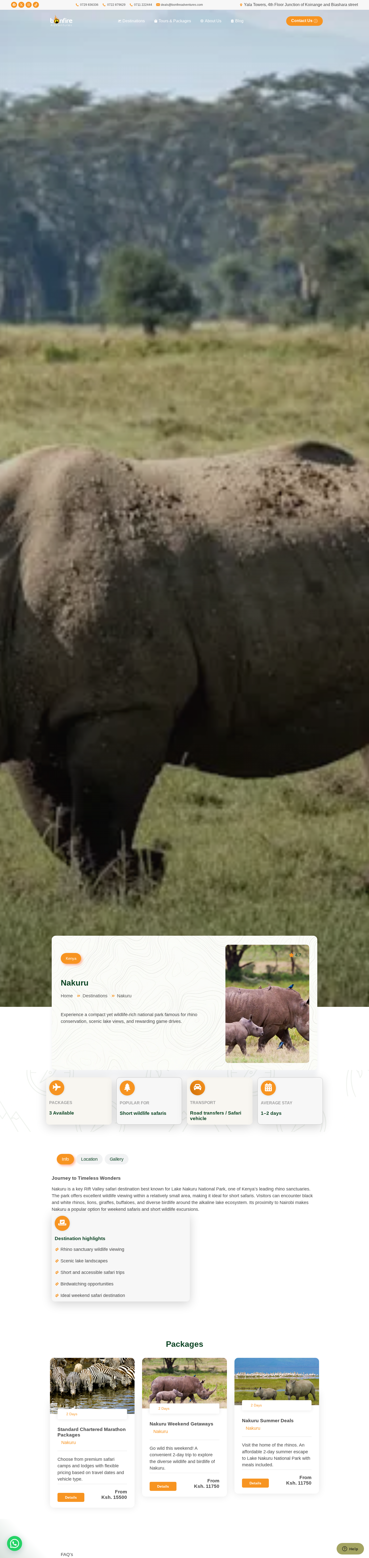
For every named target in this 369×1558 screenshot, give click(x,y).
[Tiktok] (36, 5)
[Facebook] (14, 5)
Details (71, 1497)
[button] (14, 1543)
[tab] (65, 1159)
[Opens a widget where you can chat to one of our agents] (350, 1549)
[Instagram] (29, 5)
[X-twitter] (21, 5)
